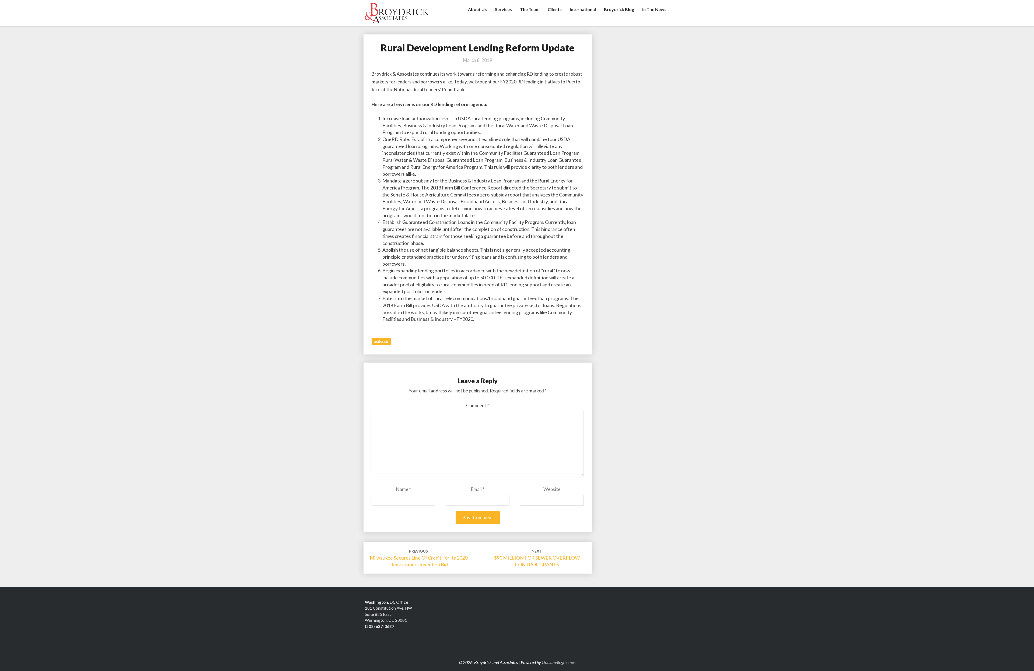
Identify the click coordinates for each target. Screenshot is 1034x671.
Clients (555, 9)
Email (477, 489)
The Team (530, 9)
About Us (477, 9)
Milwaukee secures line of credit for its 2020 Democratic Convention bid (418, 558)
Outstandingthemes (558, 662)
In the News (654, 9)
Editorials (381, 341)
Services (503, 9)
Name (403, 489)
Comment (477, 405)
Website (551, 489)
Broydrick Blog (619, 9)
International (583, 9)
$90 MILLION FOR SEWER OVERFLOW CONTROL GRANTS (537, 558)
